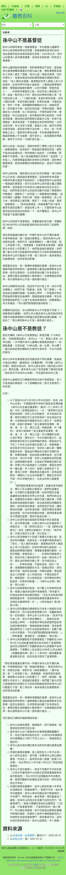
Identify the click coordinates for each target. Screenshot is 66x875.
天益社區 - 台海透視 (23, 835)
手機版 (57, 6)
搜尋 (30, 25)
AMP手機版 (7, 9)
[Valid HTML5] (52, 864)
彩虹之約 (18, 839)
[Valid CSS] (26, 867)
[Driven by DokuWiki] (39, 867)
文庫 (27, 6)
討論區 (15, 6)
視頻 (37, 6)
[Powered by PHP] (39, 864)
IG (46, 6)
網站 (3, 6)
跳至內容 (60, 13)
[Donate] (26, 864)
